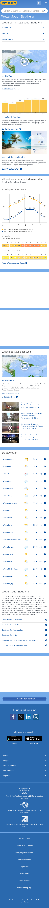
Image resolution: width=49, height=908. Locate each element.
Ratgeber (6, 775)
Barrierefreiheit (24, 881)
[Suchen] (43, 10)
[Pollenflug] (39, 3)
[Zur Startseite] (10, 3)
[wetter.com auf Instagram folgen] (36, 717)
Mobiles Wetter (9, 765)
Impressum (25, 866)
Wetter (5, 755)
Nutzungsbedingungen (24, 888)
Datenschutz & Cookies (24, 846)
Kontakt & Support (24, 860)
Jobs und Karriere (24, 838)
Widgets (6, 760)
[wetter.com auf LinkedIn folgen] (28, 717)
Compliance (24, 874)
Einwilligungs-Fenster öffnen (24, 852)
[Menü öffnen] (45, 3)
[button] (24, 755)
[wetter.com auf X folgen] (21, 717)
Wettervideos (8, 770)
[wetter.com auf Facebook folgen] (13, 717)
